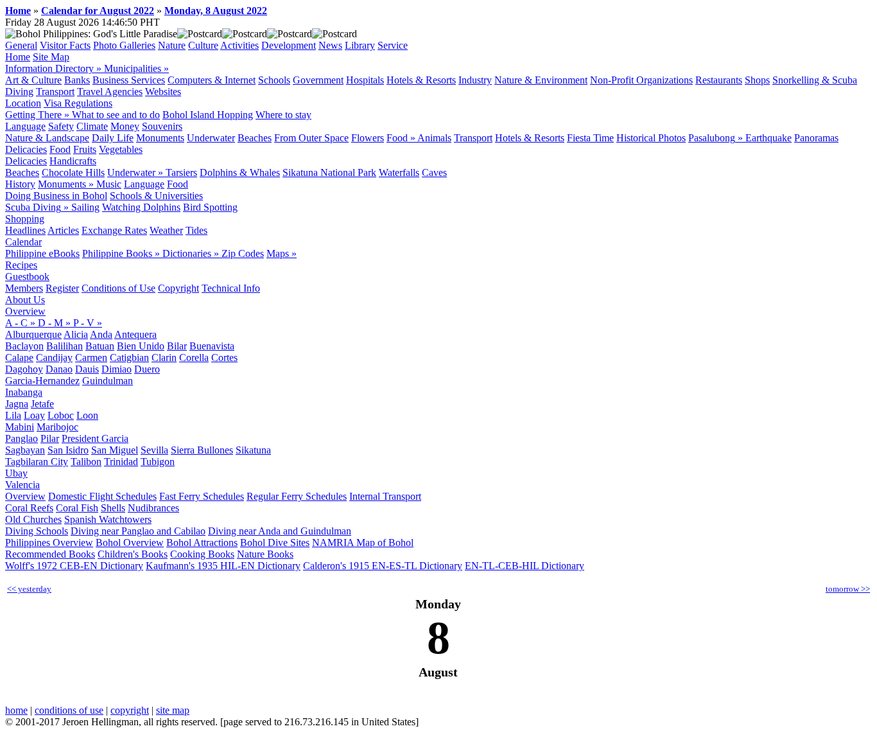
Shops (757, 80)
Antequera (135, 334)
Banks (77, 80)
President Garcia (95, 438)
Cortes (224, 357)
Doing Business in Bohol (56, 195)
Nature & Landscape (47, 137)
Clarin (164, 357)
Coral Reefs (29, 507)
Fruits (84, 149)
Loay (34, 415)
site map (172, 710)
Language (25, 126)
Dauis (87, 369)
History (20, 184)
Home (18, 10)
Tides (196, 230)
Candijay (54, 357)
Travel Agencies (110, 91)
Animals (434, 137)
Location (23, 103)
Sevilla (154, 450)
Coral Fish (77, 507)
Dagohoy (24, 369)
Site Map (51, 56)
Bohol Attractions (202, 542)
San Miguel (114, 450)
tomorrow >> (848, 589)
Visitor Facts (65, 45)
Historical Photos (651, 137)
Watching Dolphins (141, 207)
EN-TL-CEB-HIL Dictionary (524, 565)
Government (318, 80)
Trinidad (121, 461)
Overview (25, 311)
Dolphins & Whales (240, 172)
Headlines (25, 230)
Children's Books (133, 554)
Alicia (76, 334)
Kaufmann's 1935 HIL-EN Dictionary (223, 565)
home (16, 710)
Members (24, 288)
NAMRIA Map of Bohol (362, 542)
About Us (25, 299)
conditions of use (69, 710)
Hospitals (365, 80)
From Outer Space (311, 137)
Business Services (128, 80)
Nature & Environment (540, 80)
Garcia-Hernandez (42, 380)
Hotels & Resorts (421, 80)
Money (124, 126)
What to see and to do (116, 114)
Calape (19, 357)
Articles (63, 230)
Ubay (16, 473)
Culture (203, 45)
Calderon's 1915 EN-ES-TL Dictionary (382, 565)
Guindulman (107, 380)
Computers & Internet (212, 80)
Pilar (49, 438)
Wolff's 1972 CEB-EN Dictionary (74, 565)
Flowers (367, 137)
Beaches (255, 137)
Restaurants (718, 80)
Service (393, 45)
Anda (101, 334)
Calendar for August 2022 (97, 10)
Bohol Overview (130, 542)
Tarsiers (181, 172)
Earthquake (768, 137)
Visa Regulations (78, 103)
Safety (61, 126)
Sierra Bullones (202, 450)
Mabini (19, 426)
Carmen (91, 357)
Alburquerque (33, 334)
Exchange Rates (114, 230)
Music (108, 184)
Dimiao (116, 369)
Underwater (211, 137)
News (330, 45)
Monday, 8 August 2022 (215, 10)
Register (62, 288)
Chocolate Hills (73, 172)
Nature (172, 45)
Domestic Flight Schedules (102, 496)
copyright (129, 710)
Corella (194, 357)
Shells (113, 507)
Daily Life (113, 137)
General (21, 45)
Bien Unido (140, 345)
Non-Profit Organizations (641, 80)
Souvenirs (162, 126)
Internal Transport (385, 496)
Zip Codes (242, 253)
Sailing (85, 207)
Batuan (99, 345)
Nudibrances (153, 507)
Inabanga (23, 392)
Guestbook (27, 276)
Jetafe (42, 403)
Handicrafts (72, 160)
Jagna (16, 403)
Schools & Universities (156, 195)
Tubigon (158, 461)
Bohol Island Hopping (207, 114)
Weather (166, 230)
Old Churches (33, 519)
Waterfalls (399, 172)
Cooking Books (202, 554)
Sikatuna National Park (329, 172)
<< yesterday (29, 589)
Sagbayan (25, 450)
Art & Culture (33, 80)
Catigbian (129, 357)
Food (60, 149)
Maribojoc (57, 426)
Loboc (61, 415)
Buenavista (211, 345)
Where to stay (283, 114)
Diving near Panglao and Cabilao (138, 530)
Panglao (21, 438)
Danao (59, 369)
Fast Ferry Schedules (201, 496)
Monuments (160, 137)
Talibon (86, 461)
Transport (55, 91)
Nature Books (265, 554)
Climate (92, 126)
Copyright (178, 288)
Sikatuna (253, 450)
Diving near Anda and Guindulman (279, 530)
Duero (147, 369)
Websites (163, 91)
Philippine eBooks (42, 253)
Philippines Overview (49, 542)
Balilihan (64, 345)
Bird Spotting (210, 207)
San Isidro (68, 450)
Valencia (22, 484)
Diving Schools (36, 530)
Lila (13, 415)
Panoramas (816, 137)
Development (288, 45)
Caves (434, 172)
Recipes (21, 265)
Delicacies (26, 149)
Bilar (177, 345)
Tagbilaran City (36, 461)
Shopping (24, 218)
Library (360, 45)
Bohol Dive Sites (274, 542)
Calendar (23, 241)
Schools (274, 80)
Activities (239, 45)
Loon (87, 415)
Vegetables (121, 149)
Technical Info (231, 288)
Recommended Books (50, 554)
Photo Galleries (124, 45)
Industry (475, 80)
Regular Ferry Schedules (297, 496)
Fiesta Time (590, 137)
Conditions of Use (118, 288)
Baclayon (24, 345)
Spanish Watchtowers (108, 519)
